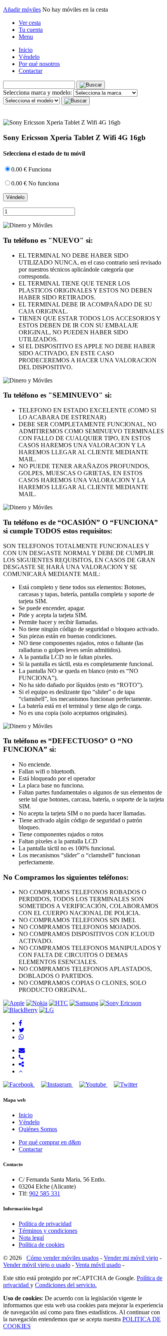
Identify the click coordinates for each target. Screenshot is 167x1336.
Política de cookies (41, 1244)
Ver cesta (30, 22)
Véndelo (29, 57)
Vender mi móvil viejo (131, 1258)
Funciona (31, 169)
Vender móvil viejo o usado (36, 1265)
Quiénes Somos (38, 1129)
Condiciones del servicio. (66, 1285)
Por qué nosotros (39, 64)
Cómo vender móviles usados (62, 1258)
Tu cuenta (31, 29)
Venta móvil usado (98, 1265)
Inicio (26, 50)
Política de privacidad (45, 1223)
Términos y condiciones (48, 1230)
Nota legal (31, 1237)
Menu (26, 36)
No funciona (35, 183)
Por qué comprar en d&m (50, 1142)
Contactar (30, 70)
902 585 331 (44, 1193)
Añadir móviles (22, 9)
